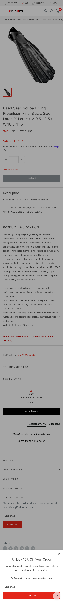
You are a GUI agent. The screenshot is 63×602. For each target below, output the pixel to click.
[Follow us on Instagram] (16, 548)
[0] (57, 11)
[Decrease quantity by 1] (6, 159)
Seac (5, 131)
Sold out (31, 178)
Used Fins (34, 19)
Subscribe (31, 595)
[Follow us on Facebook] (5, 548)
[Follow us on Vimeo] (27, 548)
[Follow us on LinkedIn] (33, 548)
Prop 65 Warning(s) (26, 355)
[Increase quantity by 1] (22, 159)
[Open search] (46, 10)
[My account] (51, 10)
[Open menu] (4, 11)
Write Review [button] (31, 411)
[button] (31, 440)
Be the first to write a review (31, 440)
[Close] (59, 554)
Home (4, 19)
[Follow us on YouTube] (22, 548)
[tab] (36, 424)
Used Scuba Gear (18, 19)
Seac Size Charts (11, 169)
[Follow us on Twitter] (10, 548)
